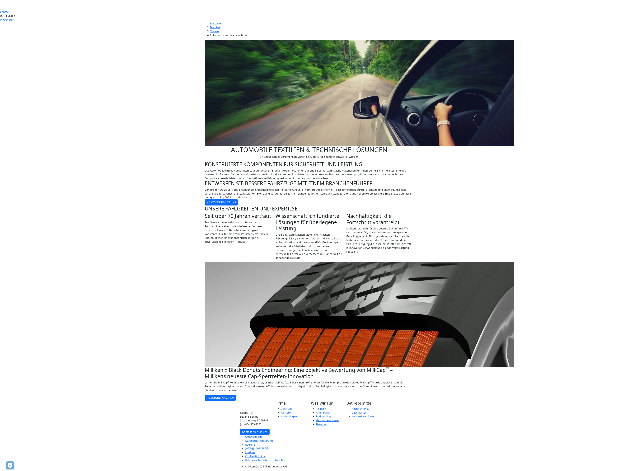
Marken (250, 452)
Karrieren (286, 412)
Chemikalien (323, 412)
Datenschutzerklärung (259, 441)
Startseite (216, 23)
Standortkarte (253, 437)
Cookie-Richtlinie (255, 456)
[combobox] (309, 16)
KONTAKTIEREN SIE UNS (221, 202)
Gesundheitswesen (327, 420)
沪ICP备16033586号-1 (258, 448)
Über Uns (286, 408)
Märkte (214, 31)
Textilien (215, 27)
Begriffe (250, 444)
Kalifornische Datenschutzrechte (265, 460)
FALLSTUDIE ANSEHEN (220, 398)
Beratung (322, 424)
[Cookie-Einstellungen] (10, 465)
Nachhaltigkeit (289, 416)
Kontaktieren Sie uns (254, 432)
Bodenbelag (323, 416)
